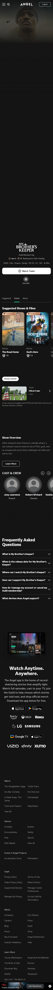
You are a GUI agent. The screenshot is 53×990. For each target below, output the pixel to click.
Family (30, 832)
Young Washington (13, 957)
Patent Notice (34, 882)
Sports (31, 837)
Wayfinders (33, 806)
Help (30, 942)
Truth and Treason (12, 806)
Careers (8, 920)
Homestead (33, 797)
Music (7, 931)
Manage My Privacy (13, 896)
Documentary (10, 832)
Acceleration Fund (12, 858)
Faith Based (9, 843)
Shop (30, 931)
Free (6, 837)
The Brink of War (12, 963)
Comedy (8, 826)
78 (7, 356)
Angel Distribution (36, 937)
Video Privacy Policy (13, 882)
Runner (31, 963)
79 (31, 356)
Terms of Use (34, 877)
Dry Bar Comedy (12, 792)
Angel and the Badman (38, 957)
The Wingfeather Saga (14, 786)
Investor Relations (12, 942)
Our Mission (33, 915)
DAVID (7, 974)
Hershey (31, 968)
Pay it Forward (10, 937)
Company (8, 915)
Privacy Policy (10, 877)
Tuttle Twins (33, 786)
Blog (6, 926)
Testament (32, 974)
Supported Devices (13, 888)
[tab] (6, 299)
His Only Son (33, 792)
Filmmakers (33, 858)
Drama (31, 826)
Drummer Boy (10, 968)
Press (30, 920)
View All (7, 811)
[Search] (8, 4)
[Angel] (26, 4)
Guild (30, 926)
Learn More (11, 463)
